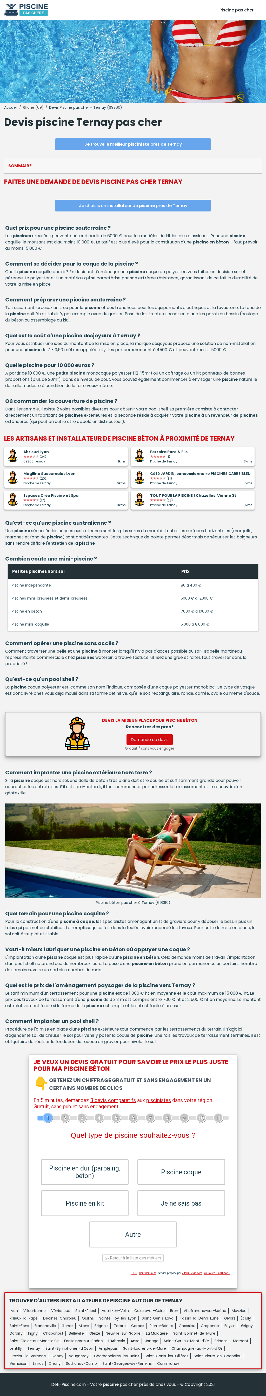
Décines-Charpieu (59, 1318)
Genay (57, 1356)
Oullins (88, 1318)
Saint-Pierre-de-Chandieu (218, 1356)
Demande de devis (150, 740)
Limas (38, 1363)
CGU (134, 1273)
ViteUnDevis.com (192, 1273)
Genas (67, 1325)
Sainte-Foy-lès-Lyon (117, 1318)
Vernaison (19, 1363)
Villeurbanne (34, 1310)
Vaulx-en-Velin (115, 1310)
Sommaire (20, 166)
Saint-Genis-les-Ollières (166, 1356)
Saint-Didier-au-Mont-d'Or (34, 1340)
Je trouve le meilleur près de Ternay (133, 144)
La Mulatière (157, 1333)
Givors (229, 1318)
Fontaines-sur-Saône (83, 1340)
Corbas (137, 1325)
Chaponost (53, 1333)
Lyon (14, 1310)
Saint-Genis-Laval (158, 1318)
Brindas (221, 1340)
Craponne (210, 1325)
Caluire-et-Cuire (149, 1310)
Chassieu (187, 1325)
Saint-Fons (19, 1325)
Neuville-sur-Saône (123, 1333)
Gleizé (94, 1333)
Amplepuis (108, 1348)
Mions (84, 1325)
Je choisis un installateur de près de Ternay (133, 206)
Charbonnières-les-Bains (116, 1356)
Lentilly (16, 1348)
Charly (55, 1363)
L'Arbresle (116, 1340)
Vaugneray (79, 1356)
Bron (174, 1310)
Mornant (240, 1340)
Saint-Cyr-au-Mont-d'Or (186, 1340)
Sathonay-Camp (81, 1363)
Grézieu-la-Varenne (28, 1356)
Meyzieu (239, 1310)
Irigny (33, 1333)
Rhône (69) (33, 107)
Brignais (101, 1325)
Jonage (151, 1340)
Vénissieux (60, 1310)
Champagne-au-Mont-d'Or (196, 1348)
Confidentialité (147, 1273)
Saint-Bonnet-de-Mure (194, 1333)
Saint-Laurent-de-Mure (144, 1348)
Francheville (45, 1325)
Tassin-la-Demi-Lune (199, 1318)
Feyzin (230, 1325)
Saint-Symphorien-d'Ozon (69, 1348)
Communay (168, 1363)
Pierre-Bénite (161, 1325)
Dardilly (16, 1333)
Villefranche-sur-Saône (205, 1310)
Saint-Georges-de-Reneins (127, 1363)
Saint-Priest (85, 1310)
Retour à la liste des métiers (135, 1258)
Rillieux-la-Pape (24, 1318)
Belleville (76, 1333)
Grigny (247, 1325)
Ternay (33, 1348)
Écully (246, 1318)
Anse (135, 1340)
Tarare (120, 1325)
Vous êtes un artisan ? (217, 1273)
